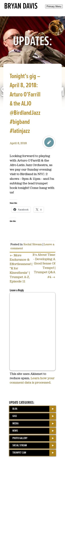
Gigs (14, 416)
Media (15, 423)
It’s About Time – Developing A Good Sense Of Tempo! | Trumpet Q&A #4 (44, 266)
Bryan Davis (21, 6)
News (15, 431)
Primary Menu (54, 6)
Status (49, 142)
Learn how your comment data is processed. (32, 380)
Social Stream (32, 244)
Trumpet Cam (19, 453)
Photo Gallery (19, 438)
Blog (14, 409)
